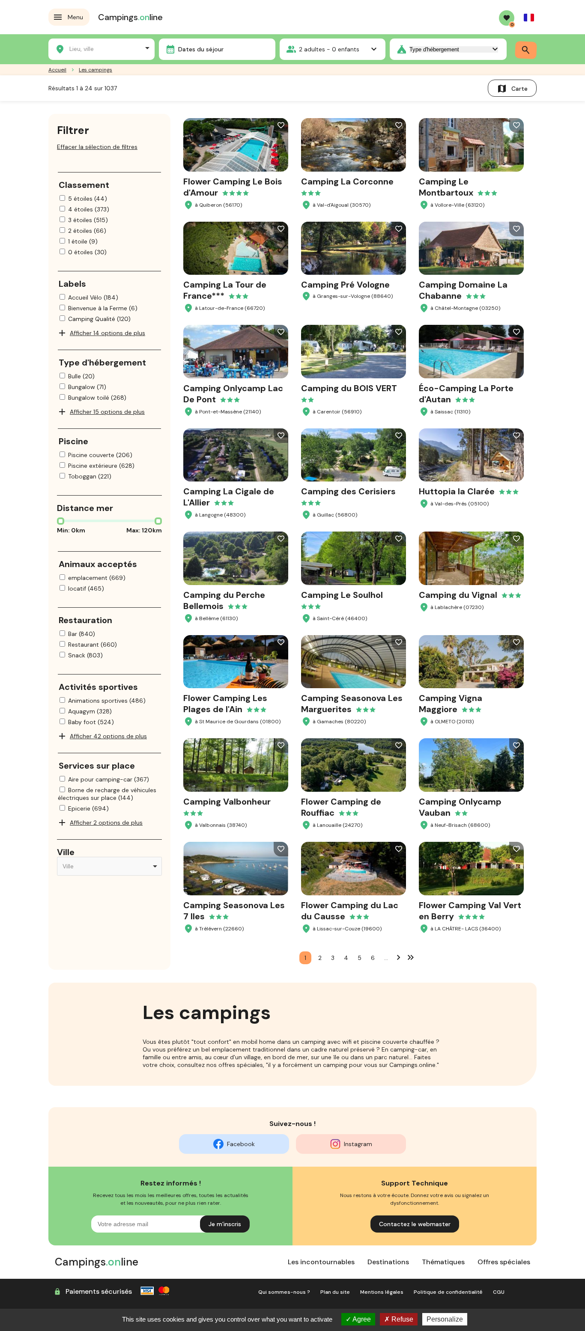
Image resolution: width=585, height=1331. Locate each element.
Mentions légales (381, 1292)
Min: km (71, 530)
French (529, 17)
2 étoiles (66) (87, 231)
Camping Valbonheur (227, 801)
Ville (66, 852)
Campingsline (130, 17)
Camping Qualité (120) (99, 319)
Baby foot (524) (91, 722)
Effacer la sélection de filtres (97, 147)
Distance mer (85, 508)
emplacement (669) (96, 578)
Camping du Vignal (458, 594)
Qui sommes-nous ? (284, 1292)
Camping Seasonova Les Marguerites (352, 703)
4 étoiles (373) (88, 209)
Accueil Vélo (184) (93, 297)
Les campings (95, 69)
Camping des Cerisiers (348, 491)
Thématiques (443, 1261)
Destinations (388, 1261)
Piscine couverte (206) (100, 455)
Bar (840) (81, 634)
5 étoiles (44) (87, 198)
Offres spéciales (504, 1261)
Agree (361, 1319)
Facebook (241, 1144)
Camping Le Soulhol (342, 594)
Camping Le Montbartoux (446, 187)
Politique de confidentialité (448, 1292)
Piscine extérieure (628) (101, 465)
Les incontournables (321, 1261)
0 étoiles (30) (87, 252)
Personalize (445, 1319)
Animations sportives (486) (107, 700)
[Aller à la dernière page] (411, 957)
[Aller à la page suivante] (399, 957)
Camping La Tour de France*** (224, 290)
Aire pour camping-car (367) (108, 779)
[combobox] (101, 48)
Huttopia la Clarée (457, 491)
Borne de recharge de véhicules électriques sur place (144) (107, 794)
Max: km (144, 530)
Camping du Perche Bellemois (224, 600)
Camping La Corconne (347, 181)
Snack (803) (85, 655)
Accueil (57, 69)
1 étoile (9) (83, 241)
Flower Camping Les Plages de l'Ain (225, 703)
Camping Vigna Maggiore (450, 703)
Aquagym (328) (90, 711)
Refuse (401, 1319)
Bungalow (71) (87, 387)
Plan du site (335, 1292)
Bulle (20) (81, 376)
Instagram (358, 1144)
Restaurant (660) (92, 644)
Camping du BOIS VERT (349, 388)
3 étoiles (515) (88, 220)
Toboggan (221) (89, 476)
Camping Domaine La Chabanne (463, 290)
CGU (498, 1292)
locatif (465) (86, 588)
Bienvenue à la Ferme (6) (102, 308)
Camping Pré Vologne (345, 284)
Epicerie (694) (88, 808)
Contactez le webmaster (415, 1224)
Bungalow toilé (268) (97, 397)
